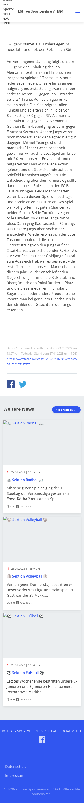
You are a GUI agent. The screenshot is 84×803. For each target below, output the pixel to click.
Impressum (14, 775)
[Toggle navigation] (76, 11)
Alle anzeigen (64, 410)
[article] (42, 466)
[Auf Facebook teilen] (11, 385)
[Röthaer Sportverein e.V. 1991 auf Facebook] (42, 740)
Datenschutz (16, 766)
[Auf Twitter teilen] (23, 385)
